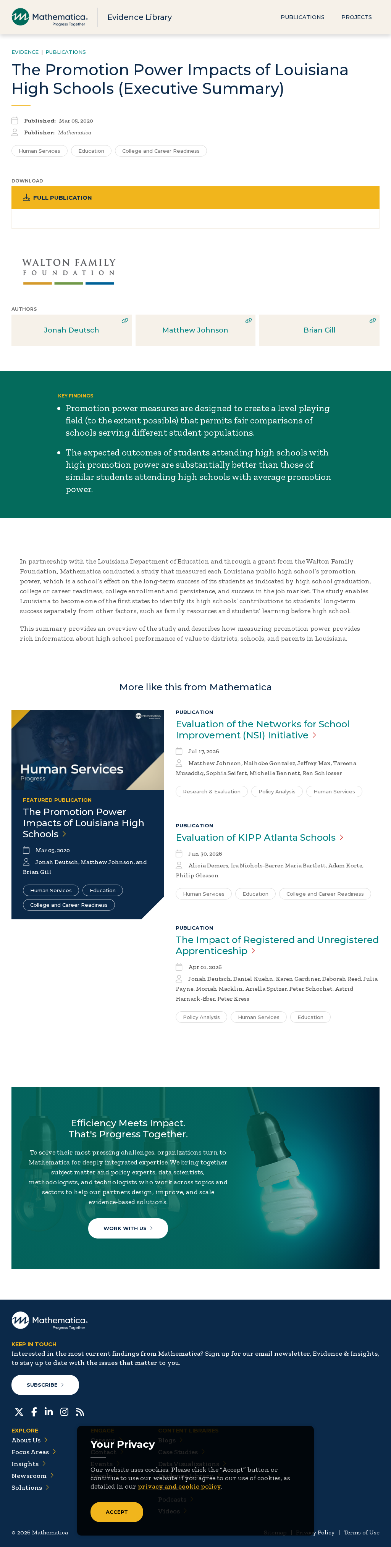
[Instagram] (64, 1411)
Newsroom (29, 1475)
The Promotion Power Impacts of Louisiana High (83, 823)
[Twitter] (19, 1411)
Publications (303, 17)
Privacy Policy (315, 1532)
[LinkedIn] (49, 1411)
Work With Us (125, 1228)
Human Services (39, 151)
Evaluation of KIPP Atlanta (256, 837)
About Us (25, 1440)
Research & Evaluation (212, 791)
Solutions (26, 1487)
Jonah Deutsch (71, 330)
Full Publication (62, 197)
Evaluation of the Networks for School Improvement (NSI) (263, 730)
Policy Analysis (277, 791)
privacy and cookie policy (179, 1486)
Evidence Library (139, 17)
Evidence (25, 52)
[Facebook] (34, 1411)
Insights (25, 1464)
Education (91, 151)
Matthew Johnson (195, 330)
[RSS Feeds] (80, 1411)
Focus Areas (30, 1452)
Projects (356, 17)
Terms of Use (362, 1532)
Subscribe (42, 1385)
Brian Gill (319, 330)
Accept (117, 1512)
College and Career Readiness (161, 151)
